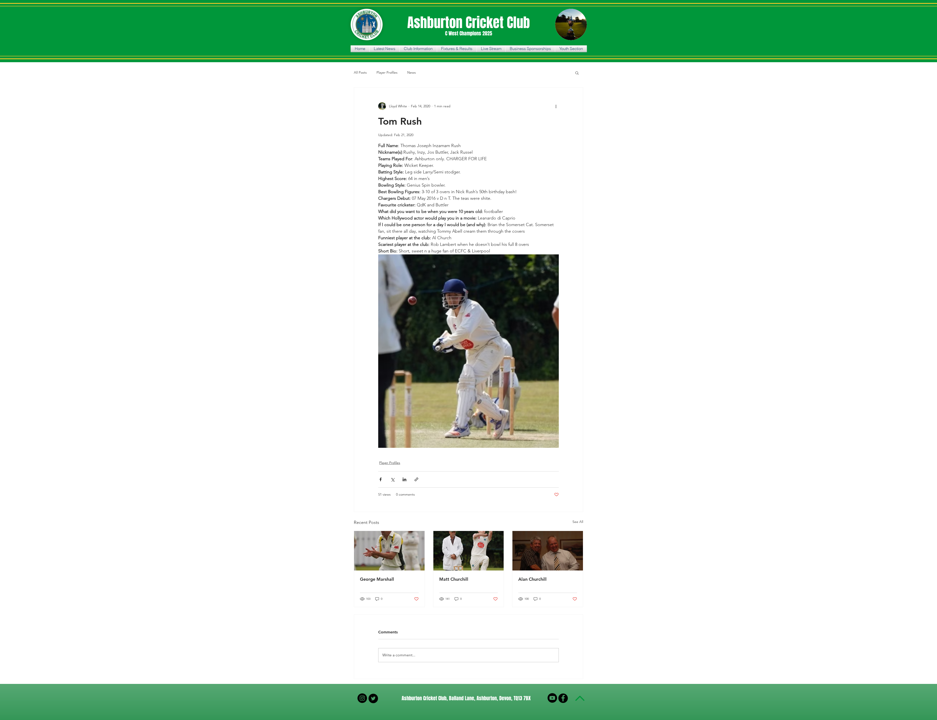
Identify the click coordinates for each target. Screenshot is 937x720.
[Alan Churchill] (547, 550)
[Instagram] (362, 698)
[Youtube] (552, 698)
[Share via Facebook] (380, 479)
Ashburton (436, 22)
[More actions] (556, 106)
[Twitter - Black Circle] (373, 698)
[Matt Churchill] (468, 550)
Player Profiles (387, 72)
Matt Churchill (453, 579)
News (411, 72)
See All (577, 522)
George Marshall (377, 579)
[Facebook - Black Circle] (563, 698)
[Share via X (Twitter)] (392, 479)
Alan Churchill (532, 579)
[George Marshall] (389, 550)
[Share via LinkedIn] (404, 479)
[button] (577, 73)
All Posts (360, 72)
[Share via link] (416, 479)
